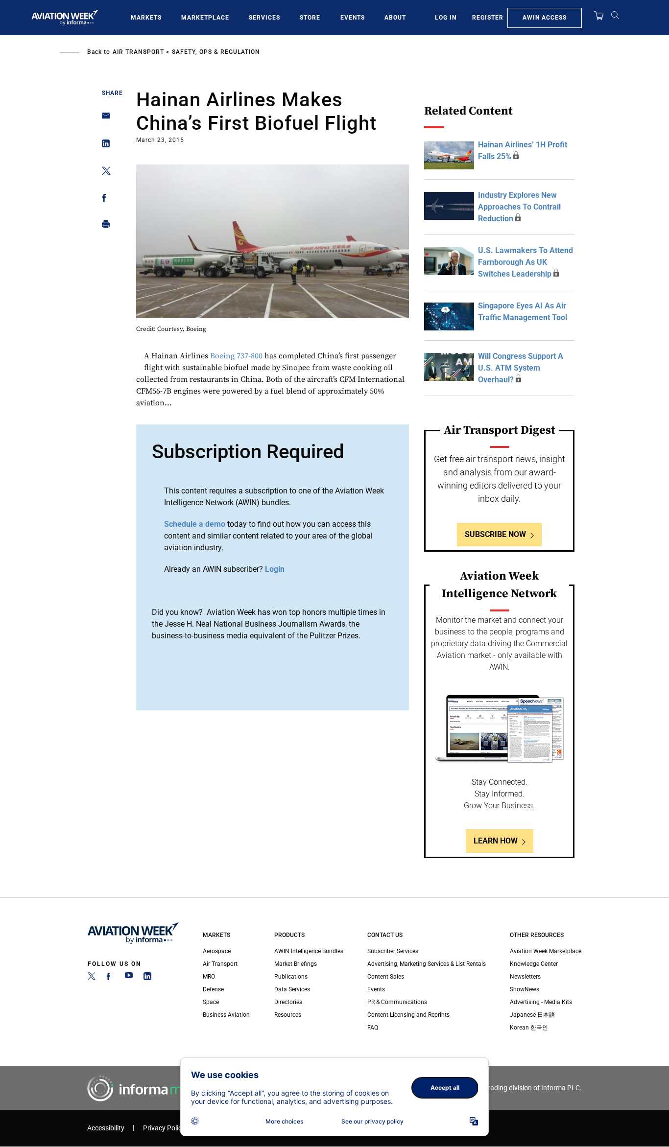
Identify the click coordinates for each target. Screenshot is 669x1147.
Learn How (496, 840)
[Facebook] (110, 978)
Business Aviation (226, 1014)
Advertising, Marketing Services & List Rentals (426, 963)
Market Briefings (295, 963)
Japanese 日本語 (532, 1014)
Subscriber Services (392, 951)
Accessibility (105, 1128)
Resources (287, 1014)
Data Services (292, 989)
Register (487, 17)
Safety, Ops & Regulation (216, 51)
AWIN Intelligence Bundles (308, 951)
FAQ (372, 1027)
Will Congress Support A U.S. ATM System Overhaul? (520, 367)
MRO (209, 976)
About (395, 17)
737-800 (250, 356)
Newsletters (525, 976)
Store (310, 17)
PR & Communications (397, 1002)
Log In (445, 17)
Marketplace (205, 17)
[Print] (103, 226)
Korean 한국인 (529, 1027)
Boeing (222, 356)
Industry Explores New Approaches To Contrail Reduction (519, 206)
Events (352, 17)
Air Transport (138, 51)
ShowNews (524, 989)
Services (264, 17)
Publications (291, 976)
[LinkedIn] (147, 978)
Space (211, 1002)
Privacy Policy (164, 1128)
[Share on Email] (103, 119)
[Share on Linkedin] (103, 146)
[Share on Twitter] (103, 172)
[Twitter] (92, 978)
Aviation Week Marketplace (545, 951)
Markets (146, 17)
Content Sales (385, 976)
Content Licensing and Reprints (408, 1014)
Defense (213, 989)
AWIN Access (545, 17)
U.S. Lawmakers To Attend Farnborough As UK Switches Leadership (525, 262)
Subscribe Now (495, 534)
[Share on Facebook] (103, 199)
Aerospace (217, 951)
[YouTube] (129, 978)
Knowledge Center (534, 963)
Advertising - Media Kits (541, 1002)
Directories (288, 1002)
